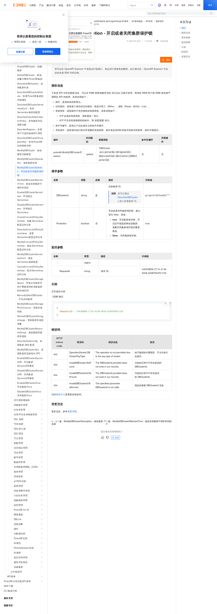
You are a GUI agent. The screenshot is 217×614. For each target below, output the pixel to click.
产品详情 (148, 41)
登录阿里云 (47, 51)
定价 (68, 5)
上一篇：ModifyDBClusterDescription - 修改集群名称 (77, 422)
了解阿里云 (104, 5)
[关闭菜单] (5, 5)
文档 (177, 5)
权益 (61, 5)
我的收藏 (164, 41)
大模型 (32, 5)
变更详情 (72, 411)
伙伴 (86, 5)
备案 (183, 5)
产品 (41, 5)
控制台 (191, 5)
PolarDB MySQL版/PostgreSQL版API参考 (110, 21)
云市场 (77, 5)
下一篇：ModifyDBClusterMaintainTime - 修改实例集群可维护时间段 (138, 421)
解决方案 (51, 5)
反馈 (117, 437)
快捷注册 (20, 51)
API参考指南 (137, 21)
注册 (198, 5)
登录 (210, 5)
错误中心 (60, 394)
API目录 (149, 21)
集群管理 (159, 21)
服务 (94, 5)
